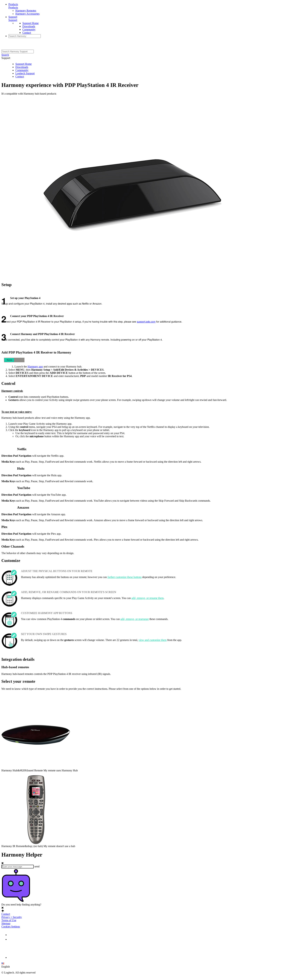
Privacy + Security (11, 917)
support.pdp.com (146, 321)
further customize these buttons (124, 577)
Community (28, 29)
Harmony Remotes (25, 10)
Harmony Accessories (27, 13)
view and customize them (153, 640)
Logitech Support (25, 73)
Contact (26, 32)
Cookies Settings (10, 926)
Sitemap (5, 923)
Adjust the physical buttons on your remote (56, 571)
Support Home (30, 23)
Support (12, 16)
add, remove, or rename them (147, 598)
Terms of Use (8, 920)
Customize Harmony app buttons (46, 613)
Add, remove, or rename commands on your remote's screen (68, 592)
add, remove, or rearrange (134, 619)
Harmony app (35, 366)
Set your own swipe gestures (44, 634)
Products (13, 4)
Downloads (28, 26)
